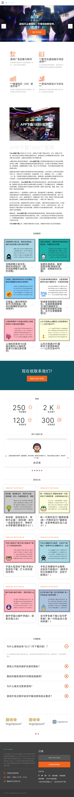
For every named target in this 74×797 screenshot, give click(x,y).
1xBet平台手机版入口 (45, 782)
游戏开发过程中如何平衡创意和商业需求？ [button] (30, 696)
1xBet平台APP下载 (60, 782)
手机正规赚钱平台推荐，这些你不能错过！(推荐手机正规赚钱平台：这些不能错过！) (54, 570)
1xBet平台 (23, 793)
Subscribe (54, 765)
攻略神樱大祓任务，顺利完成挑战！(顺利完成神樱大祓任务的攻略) (16, 268)
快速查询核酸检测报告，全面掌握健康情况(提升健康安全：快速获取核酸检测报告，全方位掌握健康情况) (51, 307)
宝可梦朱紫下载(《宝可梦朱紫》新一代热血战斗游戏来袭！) (53, 618)
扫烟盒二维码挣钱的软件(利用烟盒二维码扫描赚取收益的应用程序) (16, 305)
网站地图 (55, 775)
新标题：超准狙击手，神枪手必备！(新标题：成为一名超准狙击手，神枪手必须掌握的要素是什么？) (19, 521)
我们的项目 (37, 29)
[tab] (37, 646)
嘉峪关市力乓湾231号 (13, 781)
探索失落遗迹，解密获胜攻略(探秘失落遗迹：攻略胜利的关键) (51, 268)
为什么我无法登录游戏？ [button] (20, 686)
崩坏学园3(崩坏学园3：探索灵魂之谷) (20, 617)
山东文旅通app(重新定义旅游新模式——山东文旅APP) (50, 346)
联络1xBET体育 (37, 379)
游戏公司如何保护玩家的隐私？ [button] (24, 666)
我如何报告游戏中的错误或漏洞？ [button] (25, 676)
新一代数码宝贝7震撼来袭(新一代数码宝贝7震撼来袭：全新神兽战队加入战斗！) (54, 521)
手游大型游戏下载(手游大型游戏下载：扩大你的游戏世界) (19, 569)
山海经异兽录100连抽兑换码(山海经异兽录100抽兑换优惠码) (16, 347)
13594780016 (12, 773)
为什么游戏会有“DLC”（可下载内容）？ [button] (28, 646)
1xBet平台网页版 (51, 778)
